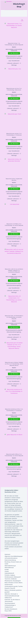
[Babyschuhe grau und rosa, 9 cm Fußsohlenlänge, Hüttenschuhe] (14, 77)
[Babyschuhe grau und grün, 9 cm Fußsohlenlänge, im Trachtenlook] (14, 122)
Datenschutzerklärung (10, 560)
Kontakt (7, 569)
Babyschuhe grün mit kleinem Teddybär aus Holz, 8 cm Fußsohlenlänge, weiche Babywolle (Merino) (14, 364)
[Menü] (22, 5)
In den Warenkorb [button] (14, 53)
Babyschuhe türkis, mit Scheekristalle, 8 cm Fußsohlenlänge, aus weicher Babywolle (14, 317)
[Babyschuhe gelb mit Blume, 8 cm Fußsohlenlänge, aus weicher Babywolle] (14, 443)
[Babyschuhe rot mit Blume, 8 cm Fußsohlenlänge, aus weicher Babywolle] (14, 212)
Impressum (7, 554)
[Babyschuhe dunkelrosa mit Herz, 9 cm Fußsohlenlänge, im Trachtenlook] (14, 397)
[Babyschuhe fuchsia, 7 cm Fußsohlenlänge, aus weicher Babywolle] (14, 32)
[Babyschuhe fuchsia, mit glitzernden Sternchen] (14, 167)
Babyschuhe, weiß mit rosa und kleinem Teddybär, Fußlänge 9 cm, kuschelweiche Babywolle (14, 270)
